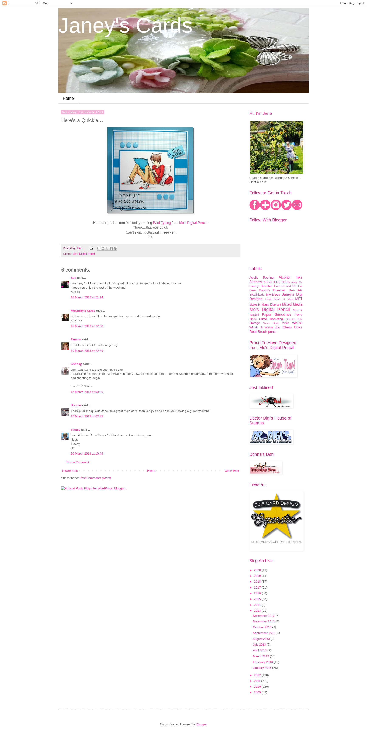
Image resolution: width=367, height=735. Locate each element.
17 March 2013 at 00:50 (87, 392)
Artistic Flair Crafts (277, 282)
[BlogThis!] (103, 248)
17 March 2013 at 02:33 (87, 416)
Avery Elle (296, 282)
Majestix (254, 304)
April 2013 (260, 650)
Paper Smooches (276, 315)
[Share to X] (107, 248)
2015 (258, 599)
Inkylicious (273, 294)
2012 (258, 675)
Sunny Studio (271, 323)
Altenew (255, 282)
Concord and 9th (285, 286)
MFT (298, 299)
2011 (257, 681)
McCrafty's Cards (83, 310)
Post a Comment (77, 462)
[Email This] (99, 248)
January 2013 (262, 667)
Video (285, 323)
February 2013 (263, 662)
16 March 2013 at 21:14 (87, 297)
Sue (73, 277)
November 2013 (264, 621)
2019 (258, 575)
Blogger (201, 724)
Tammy (76, 339)
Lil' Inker (288, 299)
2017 (258, 587)
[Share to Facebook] (111, 248)
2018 (258, 581)
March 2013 (261, 656)
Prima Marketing (271, 319)
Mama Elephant (271, 304)
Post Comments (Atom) (95, 478)
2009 (258, 692)
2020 (258, 570)
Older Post (232, 470)
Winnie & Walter (261, 327)
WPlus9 (297, 323)
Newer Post (70, 470)
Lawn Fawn (273, 299)
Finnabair (279, 290)
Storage (254, 323)
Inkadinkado (256, 294)
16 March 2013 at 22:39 (87, 350)
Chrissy (76, 364)
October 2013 (262, 627)
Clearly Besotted (260, 286)
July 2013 (260, 644)
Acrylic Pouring (261, 277)
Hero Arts (296, 290)
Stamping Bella (294, 319)
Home (68, 98)
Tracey (75, 429)
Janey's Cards (125, 25)
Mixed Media (292, 304)
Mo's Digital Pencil (84, 253)
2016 (258, 593)
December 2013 (264, 615)
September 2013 (264, 633)
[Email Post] (91, 248)
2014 (258, 605)
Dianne (76, 405)
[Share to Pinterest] (115, 248)
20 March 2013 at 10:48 (87, 453)
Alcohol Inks (290, 277)
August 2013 (262, 639)
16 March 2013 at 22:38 (87, 326)
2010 (258, 686)
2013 (258, 610)
